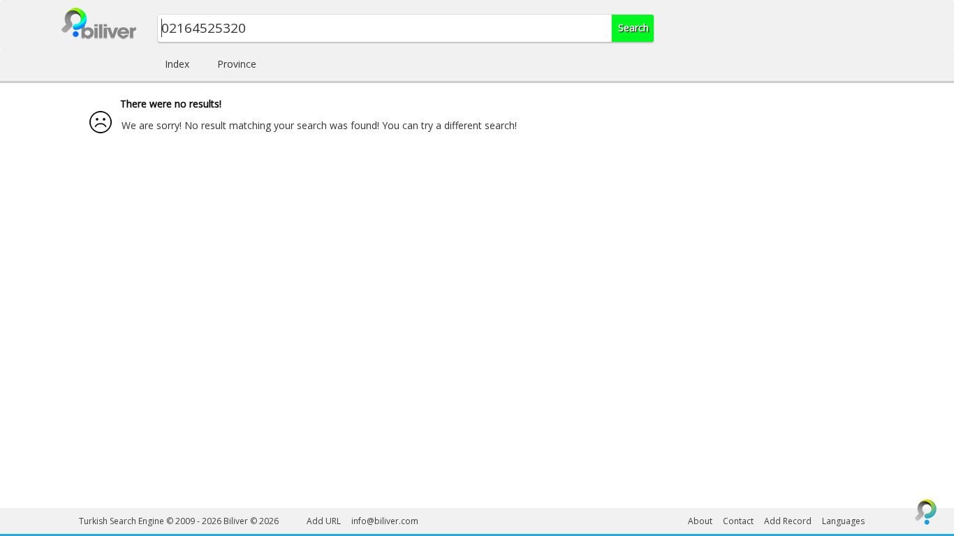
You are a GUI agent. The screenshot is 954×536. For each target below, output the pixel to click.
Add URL (324, 521)
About (700, 521)
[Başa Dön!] (926, 512)
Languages (843, 521)
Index (177, 63)
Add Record (788, 521)
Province (236, 63)
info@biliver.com (384, 521)
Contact (738, 521)
